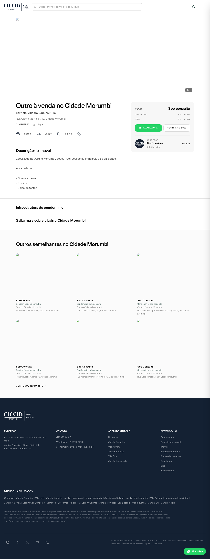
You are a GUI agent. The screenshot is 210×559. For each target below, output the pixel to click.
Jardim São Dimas (32, 503)
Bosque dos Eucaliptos (176, 498)
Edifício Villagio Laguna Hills (36, 113)
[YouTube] (37, 542)
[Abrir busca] (193, 7)
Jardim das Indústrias (137, 498)
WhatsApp (197, 551)
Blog (162, 466)
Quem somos (167, 437)
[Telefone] (47, 542)
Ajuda (147, 544)
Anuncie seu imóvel (170, 442)
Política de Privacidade (132, 544)
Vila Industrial (139, 503)
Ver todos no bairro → (31, 386)
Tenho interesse (176, 128)
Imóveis (164, 447)
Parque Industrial (93, 498)
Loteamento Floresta (69, 503)
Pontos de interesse (170, 456)
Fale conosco (167, 471)
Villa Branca (49, 503)
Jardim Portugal (107, 503)
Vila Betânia (124, 503)
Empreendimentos (170, 452)
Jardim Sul (153, 503)
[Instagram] (7, 542)
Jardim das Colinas (114, 498)
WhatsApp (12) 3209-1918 (69, 442)
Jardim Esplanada (117, 461)
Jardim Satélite (116, 452)
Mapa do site (158, 544)
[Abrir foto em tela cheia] (105, 56)
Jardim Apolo (168, 503)
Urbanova (113, 437)
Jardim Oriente (89, 503)
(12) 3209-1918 (63, 437)
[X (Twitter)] (27, 542)
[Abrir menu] (202, 7)
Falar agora (150, 128)
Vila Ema (112, 456)
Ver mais (186, 144)
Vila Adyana (114, 447)
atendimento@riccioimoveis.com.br (74, 447)
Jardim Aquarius (116, 442)
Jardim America (12, 503)
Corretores (166, 461)
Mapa (39, 124)
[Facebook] (17, 542)
